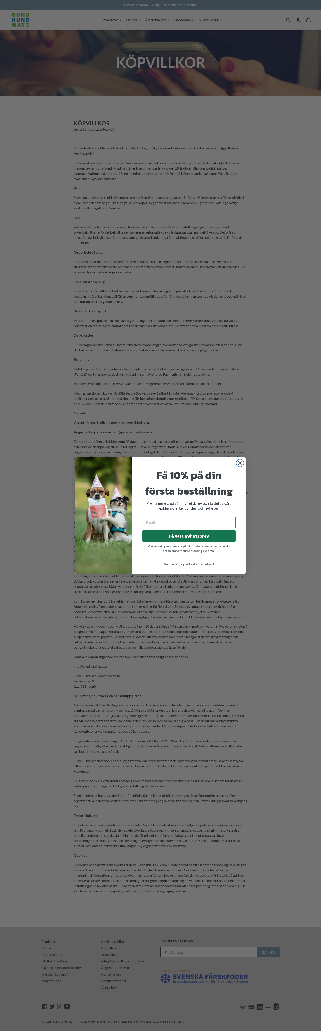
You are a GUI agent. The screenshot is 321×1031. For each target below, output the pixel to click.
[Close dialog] (240, 463)
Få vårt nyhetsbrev (189, 536)
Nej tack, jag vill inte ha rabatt (189, 564)
